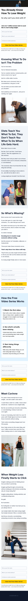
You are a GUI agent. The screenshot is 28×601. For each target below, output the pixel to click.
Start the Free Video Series (14, 45)
